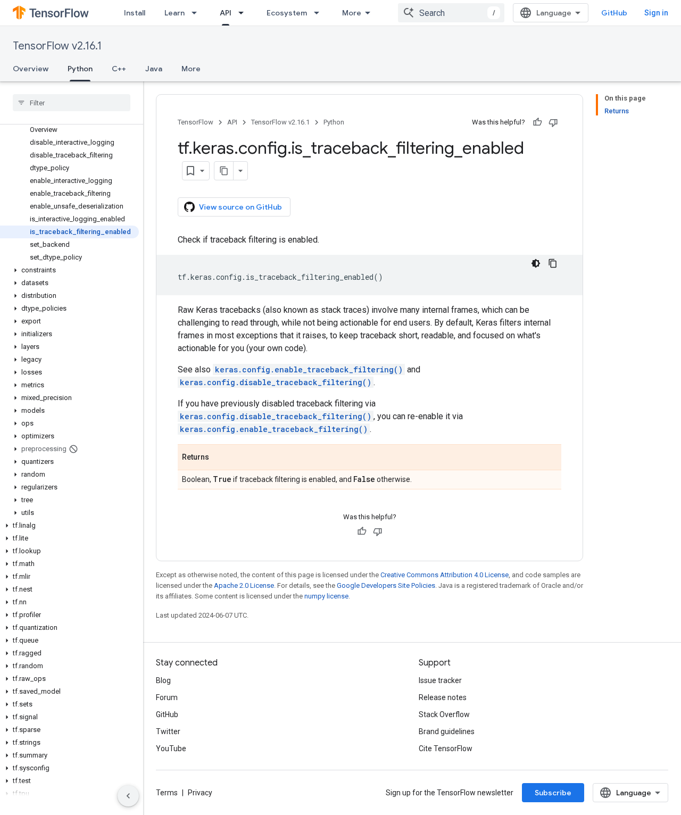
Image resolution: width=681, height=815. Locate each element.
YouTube (171, 748)
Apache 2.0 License (244, 585)
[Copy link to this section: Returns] (219, 458)
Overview (30, 68)
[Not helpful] (553, 122)
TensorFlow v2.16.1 (57, 46)
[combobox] (451, 12)
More (351, 13)
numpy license (326, 596)
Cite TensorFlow (445, 748)
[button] (69, 270)
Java (153, 68)
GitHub (614, 13)
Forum (167, 697)
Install (134, 13)
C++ (119, 68)
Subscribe (553, 792)
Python (80, 68)
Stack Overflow (444, 714)
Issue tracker (440, 680)
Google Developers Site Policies (386, 585)
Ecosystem (287, 13)
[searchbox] (71, 102)
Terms (167, 792)
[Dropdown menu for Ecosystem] (320, 13)
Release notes (443, 697)
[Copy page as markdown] (224, 171)
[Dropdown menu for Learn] (197, 13)
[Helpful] (537, 122)
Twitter (168, 731)
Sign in (656, 13)
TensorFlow (195, 122)
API (225, 13)
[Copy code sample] (552, 263)
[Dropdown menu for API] (244, 13)
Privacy (200, 792)
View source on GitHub (240, 207)
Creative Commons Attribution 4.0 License (444, 575)
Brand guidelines (447, 731)
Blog (163, 680)
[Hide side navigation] (128, 795)
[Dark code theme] (535, 263)
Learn (174, 13)
